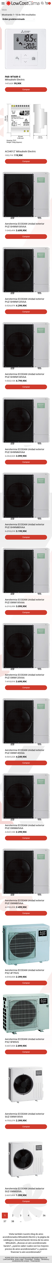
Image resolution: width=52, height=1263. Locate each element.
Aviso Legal (19, 1259)
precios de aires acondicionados (20, 1249)
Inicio (4, 9)
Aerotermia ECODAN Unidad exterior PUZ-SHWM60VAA (24, 451)
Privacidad (29, 1259)
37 (5, 1221)
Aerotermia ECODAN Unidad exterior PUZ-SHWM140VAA (24, 375)
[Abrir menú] (3, 3)
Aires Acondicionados (23, 1258)
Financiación (35, 1261)
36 (44, 1215)
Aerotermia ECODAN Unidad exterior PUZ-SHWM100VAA (24, 225)
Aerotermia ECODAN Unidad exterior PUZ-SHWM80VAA (24, 526)
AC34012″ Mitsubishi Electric (20, 151)
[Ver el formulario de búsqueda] (42, 3)
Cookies (37, 1259)
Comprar (26, 89)
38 (12, 1221)
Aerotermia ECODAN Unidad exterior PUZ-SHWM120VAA (24, 300)
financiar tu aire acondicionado (25, 1252)
